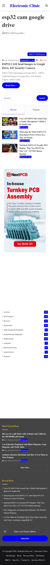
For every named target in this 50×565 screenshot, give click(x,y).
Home (19, 555)
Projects (7, 356)
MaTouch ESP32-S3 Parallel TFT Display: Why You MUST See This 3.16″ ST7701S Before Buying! (33, 149)
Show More (25, 467)
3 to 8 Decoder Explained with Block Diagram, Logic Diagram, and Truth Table (24, 446)
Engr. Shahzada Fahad (11, 60)
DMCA (7, 560)
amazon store (9, 352)
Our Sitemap (10, 555)
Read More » (11, 85)
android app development (13, 330)
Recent (13, 109)
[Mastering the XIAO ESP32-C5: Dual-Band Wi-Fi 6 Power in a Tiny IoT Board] (9, 135)
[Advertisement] (25, 281)
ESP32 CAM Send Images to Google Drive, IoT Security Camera (23, 66)
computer (7, 343)
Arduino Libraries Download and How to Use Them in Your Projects (25, 456)
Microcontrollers (10, 347)
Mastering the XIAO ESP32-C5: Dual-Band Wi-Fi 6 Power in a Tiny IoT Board (32, 134)
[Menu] (3, 6)
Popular (36, 109)
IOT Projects (9, 316)
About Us (15, 560)
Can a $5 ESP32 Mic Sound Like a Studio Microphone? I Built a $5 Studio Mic (33, 121)
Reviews (7, 321)
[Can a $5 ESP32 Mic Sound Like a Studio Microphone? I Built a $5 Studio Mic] (9, 121)
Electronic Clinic (41, 551)
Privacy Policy (28, 555)
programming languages (13, 334)
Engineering (8, 338)
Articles (7, 312)
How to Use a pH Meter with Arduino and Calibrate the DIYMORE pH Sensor (24, 435)
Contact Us (25, 560)
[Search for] (46, 6)
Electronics (8, 325)
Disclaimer (40, 555)
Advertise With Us (38, 560)
